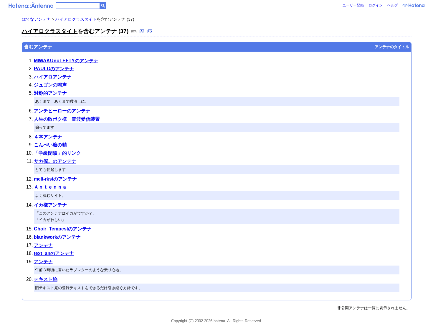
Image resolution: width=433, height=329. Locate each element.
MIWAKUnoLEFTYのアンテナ (66, 60)
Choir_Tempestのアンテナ (63, 228)
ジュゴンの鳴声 (50, 84)
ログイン (375, 5)
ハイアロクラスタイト (76, 19)
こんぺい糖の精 (50, 144)
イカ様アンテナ (50, 204)
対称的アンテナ (50, 93)
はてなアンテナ (36, 19)
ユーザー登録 (353, 5)
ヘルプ (392, 5)
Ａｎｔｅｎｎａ (50, 186)
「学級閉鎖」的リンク (57, 153)
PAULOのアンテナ (54, 68)
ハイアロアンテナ (53, 76)
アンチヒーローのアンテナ (62, 110)
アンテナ (43, 245)
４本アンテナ (48, 136)
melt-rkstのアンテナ (55, 178)
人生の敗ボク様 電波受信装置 (67, 119)
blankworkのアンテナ (57, 237)
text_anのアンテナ (54, 253)
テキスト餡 (45, 279)
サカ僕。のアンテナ (55, 161)
